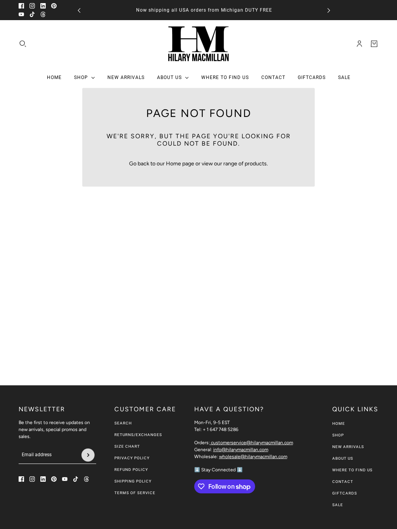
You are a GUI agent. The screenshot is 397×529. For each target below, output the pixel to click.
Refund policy (131, 469)
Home (338, 423)
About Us (342, 458)
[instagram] (32, 6)
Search (123, 423)
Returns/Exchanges (138, 435)
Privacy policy (132, 458)
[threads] (43, 14)
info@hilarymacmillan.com (240, 449)
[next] (328, 10)
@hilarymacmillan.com (252, 442)
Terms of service (134, 493)
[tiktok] (32, 14)
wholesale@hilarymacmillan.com (253, 456)
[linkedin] (43, 6)
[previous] (79, 10)
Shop (338, 435)
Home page (180, 163)
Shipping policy (133, 481)
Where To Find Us (352, 470)
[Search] (23, 44)
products (256, 163)
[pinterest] (54, 6)
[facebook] (21, 6)
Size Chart (127, 446)
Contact (342, 481)
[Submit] (88, 455)
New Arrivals (348, 447)
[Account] (359, 44)
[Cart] (374, 44)
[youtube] (21, 14)
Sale (337, 505)
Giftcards (344, 493)
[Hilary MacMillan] (198, 43)
